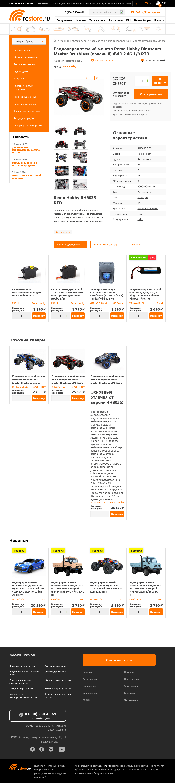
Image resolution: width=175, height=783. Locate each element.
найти (121, 12)
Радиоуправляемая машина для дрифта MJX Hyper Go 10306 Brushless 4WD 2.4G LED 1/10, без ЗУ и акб (28, 588)
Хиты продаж (97, 20)
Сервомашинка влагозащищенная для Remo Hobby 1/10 (26, 292)
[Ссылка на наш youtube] (62, 749)
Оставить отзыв (104, 60)
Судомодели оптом (55, 671)
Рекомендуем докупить (70, 244)
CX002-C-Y (57, 599)
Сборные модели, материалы (87, 29)
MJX (43, 599)
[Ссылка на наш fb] (41, 749)
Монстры (143, 197)
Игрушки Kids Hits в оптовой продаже (24, 164)
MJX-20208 (96, 599)
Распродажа (116, 20)
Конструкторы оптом (21, 688)
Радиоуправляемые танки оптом (24, 673)
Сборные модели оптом (58, 679)
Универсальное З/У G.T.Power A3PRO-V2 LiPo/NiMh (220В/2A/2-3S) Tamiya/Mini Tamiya (106, 294)
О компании (112, 3)
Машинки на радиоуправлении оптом (23, 695)
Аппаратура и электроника (158, 29)
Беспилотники (17, 29)
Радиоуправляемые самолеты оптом (20, 681)
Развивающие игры (102, 29)
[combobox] (29, 41)
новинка (19, 550)
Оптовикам (43, 3)
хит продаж (138, 257)
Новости (159, 20)
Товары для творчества (130, 29)
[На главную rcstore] (32, 15)
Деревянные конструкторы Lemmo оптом (26, 150)
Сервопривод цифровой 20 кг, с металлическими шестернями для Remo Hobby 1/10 (67, 294)
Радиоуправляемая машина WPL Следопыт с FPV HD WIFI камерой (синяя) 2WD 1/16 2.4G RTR (145, 588)
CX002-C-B (135, 599)
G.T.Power (118, 303)
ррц (152, 257)
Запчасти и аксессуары (106, 244)
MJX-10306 (18, 599)
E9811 (15, 303)
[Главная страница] (55, 40)
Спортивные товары (116, 29)
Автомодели (63, 232)
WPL (82, 599)
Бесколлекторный (148, 208)
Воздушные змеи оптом (58, 688)
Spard (160, 303)
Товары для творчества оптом (58, 695)
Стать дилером (151, 94)
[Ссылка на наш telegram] (32, 749)
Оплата (56, 3)
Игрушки (73, 29)
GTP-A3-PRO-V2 (98, 303)
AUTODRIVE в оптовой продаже (26, 176)
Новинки (80, 20)
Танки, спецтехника (45, 29)
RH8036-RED (58, 386)
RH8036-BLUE (98, 502)
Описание (135, 244)
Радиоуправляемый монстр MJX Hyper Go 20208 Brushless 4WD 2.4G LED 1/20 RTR (106, 587)
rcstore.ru (104, 765)
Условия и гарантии (84, 3)
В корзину (39, 398)
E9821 (54, 303)
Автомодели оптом (55, 665)
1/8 (139, 202)
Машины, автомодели (31, 29)
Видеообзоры (142, 20)
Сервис (100, 3)
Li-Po (140, 219)
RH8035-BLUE (20, 386)
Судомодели (59, 29)
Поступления (64, 20)
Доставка (66, 3)
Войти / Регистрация (148, 12)
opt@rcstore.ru (57, 729)
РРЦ (128, 20)
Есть (140, 213)
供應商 (86, 699)
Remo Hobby (144, 153)
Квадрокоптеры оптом (22, 665)
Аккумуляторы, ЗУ (144, 29)
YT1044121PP (137, 303)
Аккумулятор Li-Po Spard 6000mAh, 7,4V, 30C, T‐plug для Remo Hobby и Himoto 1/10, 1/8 (145, 294)
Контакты (125, 3)
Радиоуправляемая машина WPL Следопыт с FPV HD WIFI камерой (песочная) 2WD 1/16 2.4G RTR (67, 588)
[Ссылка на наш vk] (51, 749)
